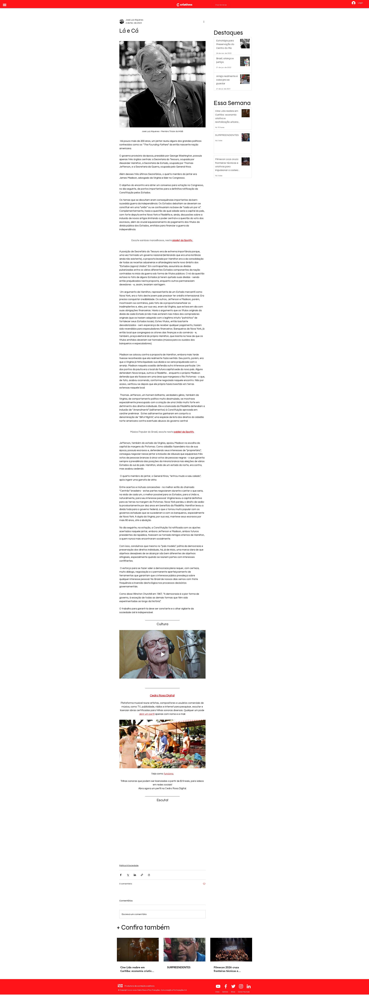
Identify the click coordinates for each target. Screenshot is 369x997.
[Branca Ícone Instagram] (241, 986)
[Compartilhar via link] (142, 875)
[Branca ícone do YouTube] (218, 986)
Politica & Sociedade (129, 866)
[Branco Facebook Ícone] (225, 986)
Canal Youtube (244, 992)
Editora (225, 992)
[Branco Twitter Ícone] (233, 986)
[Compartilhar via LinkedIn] (134, 875)
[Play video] (162, 654)
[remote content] (162, 832)
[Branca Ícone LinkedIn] (248, 986)
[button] (4, 5)
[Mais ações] (204, 21)
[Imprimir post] (149, 875)
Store (233, 992)
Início (217, 992)
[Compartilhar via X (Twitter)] (127, 875)
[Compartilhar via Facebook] (120, 875)
